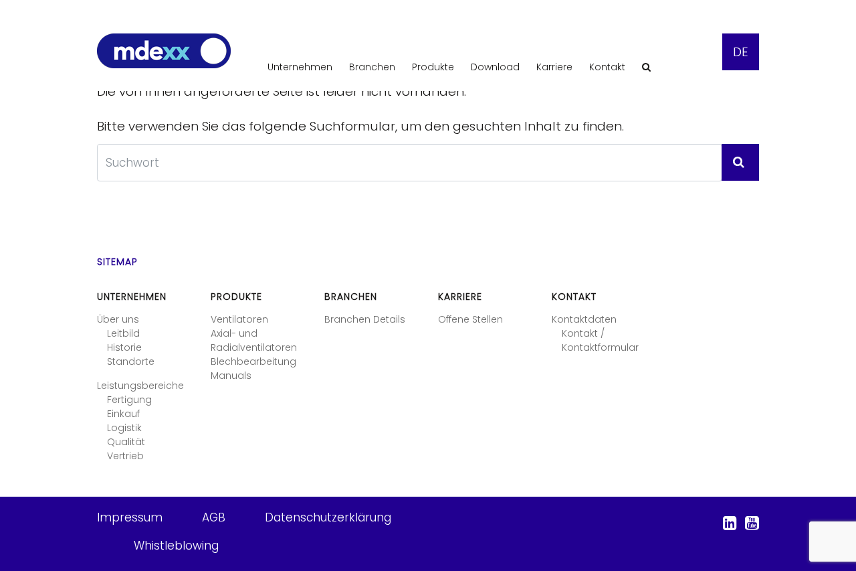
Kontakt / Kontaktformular (600, 340)
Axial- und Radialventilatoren (254, 340)
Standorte (130, 361)
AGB (213, 517)
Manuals (231, 375)
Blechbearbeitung (253, 361)
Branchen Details (364, 319)
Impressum (130, 517)
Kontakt (607, 67)
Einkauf (123, 413)
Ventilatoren (239, 319)
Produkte (433, 67)
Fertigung (129, 399)
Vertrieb (125, 456)
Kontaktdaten (584, 319)
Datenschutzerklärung (328, 517)
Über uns (118, 319)
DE (740, 52)
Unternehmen (300, 67)
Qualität (126, 441)
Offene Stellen (470, 319)
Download (495, 67)
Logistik (124, 427)
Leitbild (123, 333)
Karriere (554, 67)
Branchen (372, 67)
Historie (124, 347)
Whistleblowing (176, 546)
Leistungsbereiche (140, 385)
